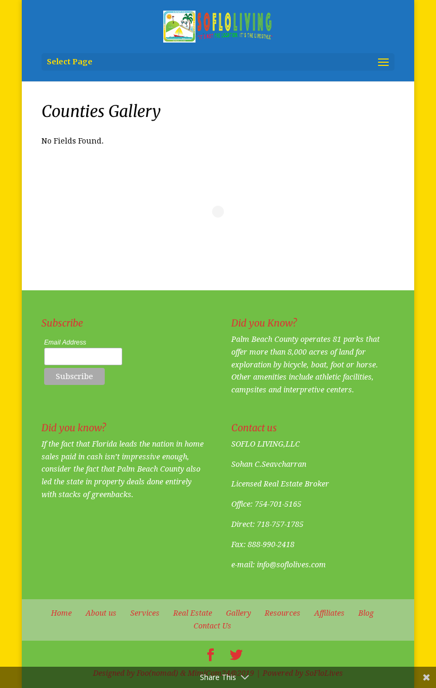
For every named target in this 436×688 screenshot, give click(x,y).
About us (101, 613)
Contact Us (212, 626)
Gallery (238, 613)
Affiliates (329, 613)
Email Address (65, 342)
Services (145, 613)
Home (61, 613)
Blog (366, 613)
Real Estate (192, 613)
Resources (282, 613)
